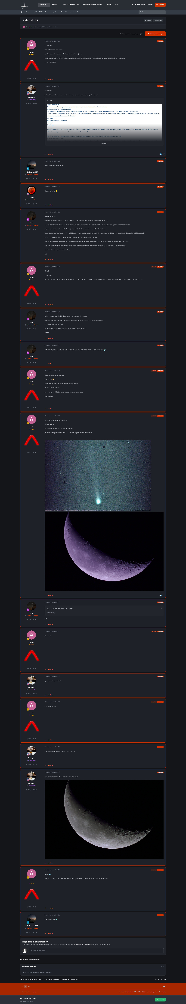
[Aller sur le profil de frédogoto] (31, 89)
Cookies (35, 992)
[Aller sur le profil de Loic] (31, 215)
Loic (31, 223)
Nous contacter (26, 992)
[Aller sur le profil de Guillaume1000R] (31, 164)
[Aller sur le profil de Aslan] (24, 27)
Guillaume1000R (32, 172)
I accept (161, 1000)
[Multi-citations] (45, 79)
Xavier (31, 197)
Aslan (32, 52)
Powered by (157, 992)
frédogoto (31, 97)
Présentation (53, 27)
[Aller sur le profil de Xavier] (31, 190)
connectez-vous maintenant (82, 944)
